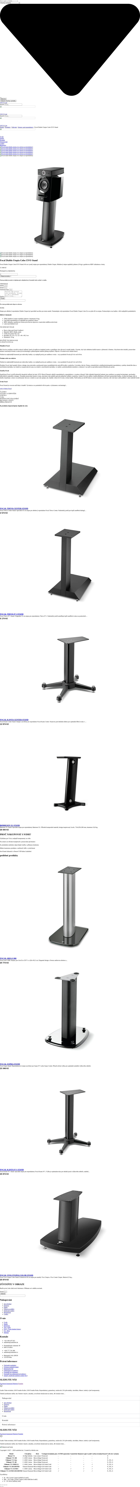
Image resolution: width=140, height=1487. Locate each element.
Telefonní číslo (4, 289)
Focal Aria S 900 (8, 958)
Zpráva (2, 296)
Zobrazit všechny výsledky (8, 101)
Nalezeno (3, 99)
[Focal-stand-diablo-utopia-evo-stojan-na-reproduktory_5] (16, 149)
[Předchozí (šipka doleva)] (1, 1486)
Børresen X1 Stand (10, 825)
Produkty (7, 127)
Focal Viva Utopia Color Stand (16, 1275)
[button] (70, 284)
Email (2, 287)
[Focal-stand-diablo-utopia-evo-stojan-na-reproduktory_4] (16, 150)
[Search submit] (1, 97)
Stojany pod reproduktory (25, 127)
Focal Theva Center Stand (14, 508)
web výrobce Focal (6, 388)
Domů (2, 127)
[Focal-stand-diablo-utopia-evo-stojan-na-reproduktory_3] (16, 152)
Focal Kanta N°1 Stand (12, 1170)
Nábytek (14, 127)
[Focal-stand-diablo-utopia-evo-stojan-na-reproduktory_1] (16, 154)
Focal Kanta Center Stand (14, 720)
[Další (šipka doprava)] (2, 1486)
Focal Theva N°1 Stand (11, 614)
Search (2, 104)
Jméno (2, 285)
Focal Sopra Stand (10, 1064)
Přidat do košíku (5, 276)
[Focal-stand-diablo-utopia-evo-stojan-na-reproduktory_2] (16, 147)
